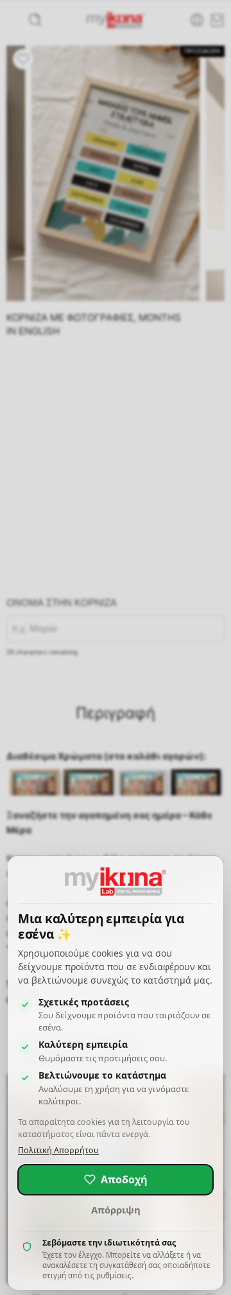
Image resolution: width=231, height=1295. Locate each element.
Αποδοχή (124, 1179)
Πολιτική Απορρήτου (58, 1150)
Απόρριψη (116, 1209)
